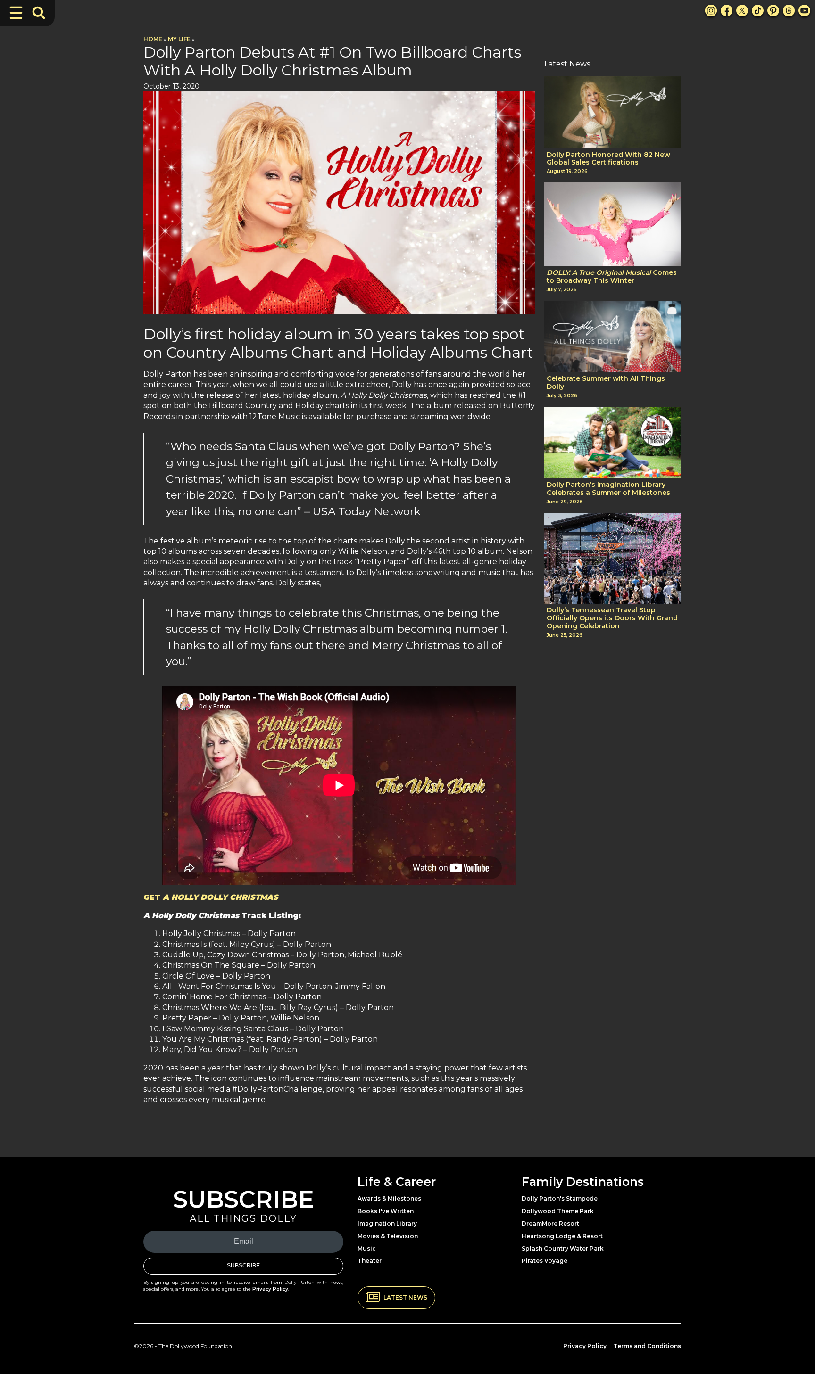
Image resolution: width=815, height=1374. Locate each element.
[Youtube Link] (804, 10)
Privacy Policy (270, 1289)
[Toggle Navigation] (16, 12)
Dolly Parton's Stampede (560, 1198)
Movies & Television (388, 1236)
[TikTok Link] (758, 10)
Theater (370, 1260)
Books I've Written (386, 1211)
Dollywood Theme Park (558, 1211)
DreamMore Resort (550, 1223)
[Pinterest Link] (773, 10)
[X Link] (742, 10)
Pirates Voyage (544, 1260)
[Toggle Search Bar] (38, 12)
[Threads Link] (789, 10)
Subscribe (243, 1265)
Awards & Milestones (389, 1198)
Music (367, 1248)
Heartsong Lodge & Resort (562, 1236)
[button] (396, 1297)
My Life (179, 38)
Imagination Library (387, 1223)
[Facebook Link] (726, 10)
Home (152, 38)
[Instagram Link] (711, 10)
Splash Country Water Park (563, 1248)
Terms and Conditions (647, 1345)
